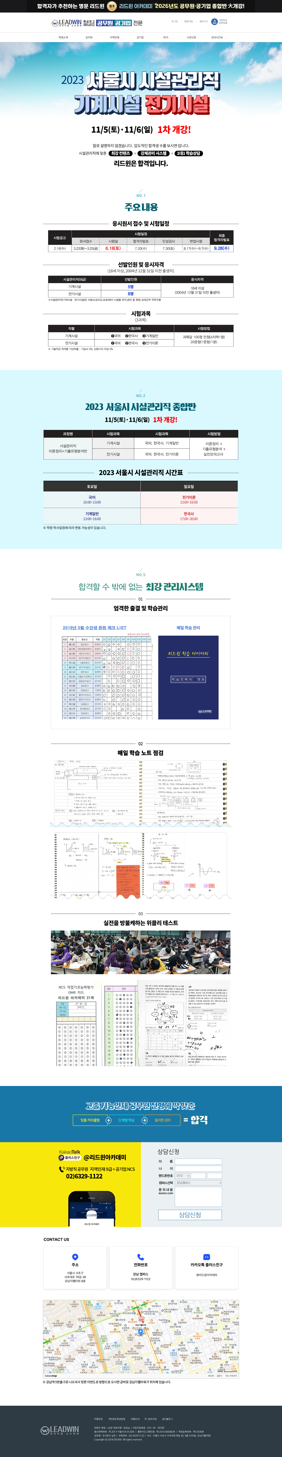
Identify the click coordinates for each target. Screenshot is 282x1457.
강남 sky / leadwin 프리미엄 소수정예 (97, 23)
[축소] (235, 1336)
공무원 (89, 37)
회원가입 (188, 21)
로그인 (175, 21)
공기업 (140, 37)
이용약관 (98, 1419)
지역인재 (114, 37)
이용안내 (135, 1419)
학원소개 (63, 37)
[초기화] (235, 1342)
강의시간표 (217, 37)
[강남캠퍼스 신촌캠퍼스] (189, 1183)
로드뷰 (211, 1376)
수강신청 (191, 37)
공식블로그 (167, 1419)
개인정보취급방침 (116, 1419)
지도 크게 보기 (231, 1376)
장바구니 (203, 21)
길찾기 (219, 1376)
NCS (165, 37)
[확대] (235, 1330)
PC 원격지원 (151, 1419)
